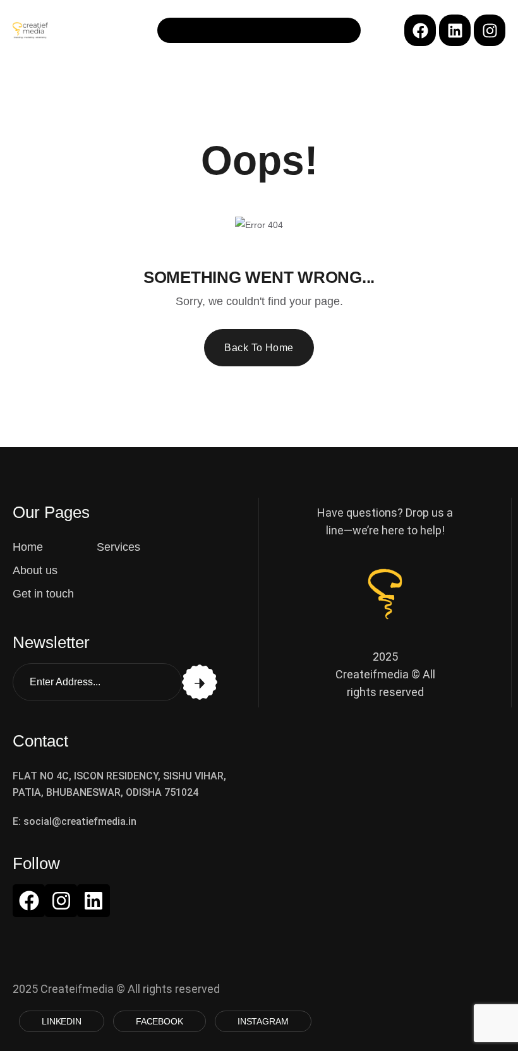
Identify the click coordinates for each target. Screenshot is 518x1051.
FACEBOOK (159, 1021)
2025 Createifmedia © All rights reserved (385, 674)
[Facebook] (420, 30)
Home (28, 547)
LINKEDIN (61, 1021)
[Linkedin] (455, 30)
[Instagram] (489, 30)
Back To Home (259, 347)
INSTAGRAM (263, 1021)
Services (118, 547)
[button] (259, 30)
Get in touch (43, 593)
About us (35, 570)
